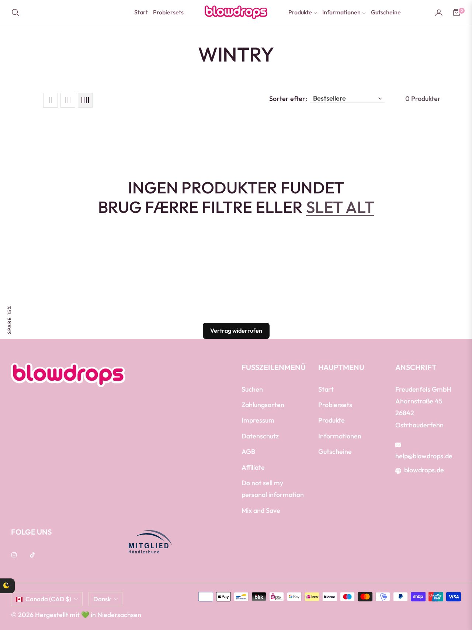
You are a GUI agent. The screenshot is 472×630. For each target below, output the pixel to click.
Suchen (252, 389)
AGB (248, 451)
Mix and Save (261, 510)
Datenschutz (260, 436)
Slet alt (340, 207)
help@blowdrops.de (423, 456)
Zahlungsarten (263, 404)
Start (326, 389)
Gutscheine (335, 451)
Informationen (339, 436)
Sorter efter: (288, 99)
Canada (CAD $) (48, 599)
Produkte (331, 420)
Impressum (258, 420)
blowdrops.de (424, 470)
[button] (17, 12)
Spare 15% (9, 319)
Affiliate (253, 467)
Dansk (102, 599)
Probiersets (335, 404)
